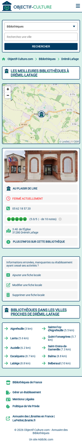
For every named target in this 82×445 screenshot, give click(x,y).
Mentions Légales (23, 399)
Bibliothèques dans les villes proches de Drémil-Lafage (39, 312)
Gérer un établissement (27, 392)
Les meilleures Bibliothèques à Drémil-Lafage (40, 73)
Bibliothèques (47, 59)
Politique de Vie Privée (26, 406)
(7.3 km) (59, 348)
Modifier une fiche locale (27, 285)
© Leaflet (64, 141)
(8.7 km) (22, 356)
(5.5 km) (61, 328)
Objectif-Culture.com (20, 59)
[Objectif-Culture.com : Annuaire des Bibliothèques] (27, 6)
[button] (41, 114)
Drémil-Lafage (70, 59)
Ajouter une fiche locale (26, 275)
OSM (76, 141)
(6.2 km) (20, 347)
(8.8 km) (57, 356)
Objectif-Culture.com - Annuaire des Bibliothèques (46, 431)
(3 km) (21, 328)
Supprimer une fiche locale (28, 295)
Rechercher (41, 46)
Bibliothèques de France (27, 382)
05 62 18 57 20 (21, 208)
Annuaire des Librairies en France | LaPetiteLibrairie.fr (34, 418)
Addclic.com (45, 439)
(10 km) (59, 363)
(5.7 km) (62, 338)
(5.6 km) (19, 338)
